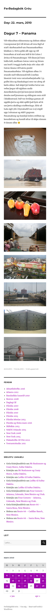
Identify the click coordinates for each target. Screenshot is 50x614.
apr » (37, 596)
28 (43, 586)
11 (25, 575)
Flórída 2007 (12, 406)
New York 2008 (13, 433)
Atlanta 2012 (12, 392)
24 (19, 586)
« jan (12, 596)
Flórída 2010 (19, 369)
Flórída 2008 (12, 409)
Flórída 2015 (12, 416)
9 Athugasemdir (32, 369)
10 (19, 575)
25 (25, 586)
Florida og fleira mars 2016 (19, 423)
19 (31, 580)
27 (37, 586)
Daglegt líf (11, 402)
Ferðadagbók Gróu (17, 8)
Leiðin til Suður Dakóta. (29, 477)
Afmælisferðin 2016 (15, 389)
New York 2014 (13, 436)
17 (19, 580)
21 (43, 580)
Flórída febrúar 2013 (15, 419)
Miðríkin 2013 (12, 426)
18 (25, 580)
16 (13, 580)
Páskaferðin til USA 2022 (18, 440)
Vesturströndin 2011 (16, 443)
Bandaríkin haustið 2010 (18, 395)
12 (31, 575)
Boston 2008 (12, 399)
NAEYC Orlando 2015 (16, 430)
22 (7, 586)
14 (43, 575)
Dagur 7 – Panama (20, 33)
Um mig (23, 607)
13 (37, 575)
